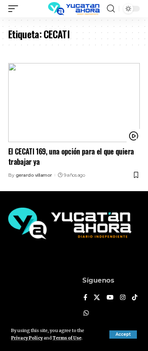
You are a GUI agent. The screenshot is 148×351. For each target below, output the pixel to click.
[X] (96, 298)
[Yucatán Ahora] (74, 8)
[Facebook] (85, 298)
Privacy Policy (27, 338)
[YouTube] (110, 298)
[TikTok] (135, 298)
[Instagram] (123, 298)
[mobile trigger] (15, 8)
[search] (111, 8)
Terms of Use (67, 338)
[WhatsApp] (86, 313)
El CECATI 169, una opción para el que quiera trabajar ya (71, 156)
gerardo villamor (34, 175)
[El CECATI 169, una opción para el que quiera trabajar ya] (74, 102)
